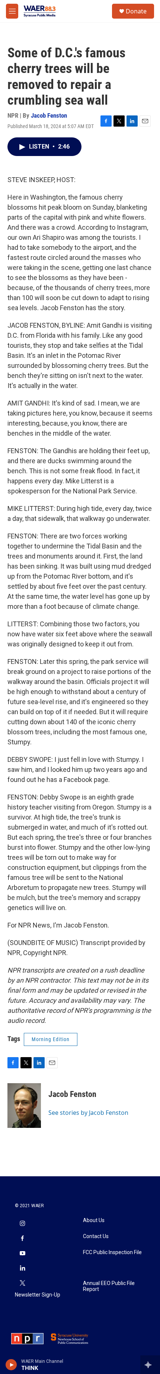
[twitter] (22, 1283)
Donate (136, 11)
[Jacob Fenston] (24, 1105)
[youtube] (22, 1253)
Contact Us (96, 1236)
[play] (11, 1364)
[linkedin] (22, 1268)
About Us (94, 1220)
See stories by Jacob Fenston (88, 1113)
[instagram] (22, 1223)
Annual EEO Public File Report (109, 1286)
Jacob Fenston (49, 115)
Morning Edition (51, 1039)
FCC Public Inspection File (112, 1252)
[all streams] (150, 1364)
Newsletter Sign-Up (37, 1295)
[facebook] (22, 1238)
